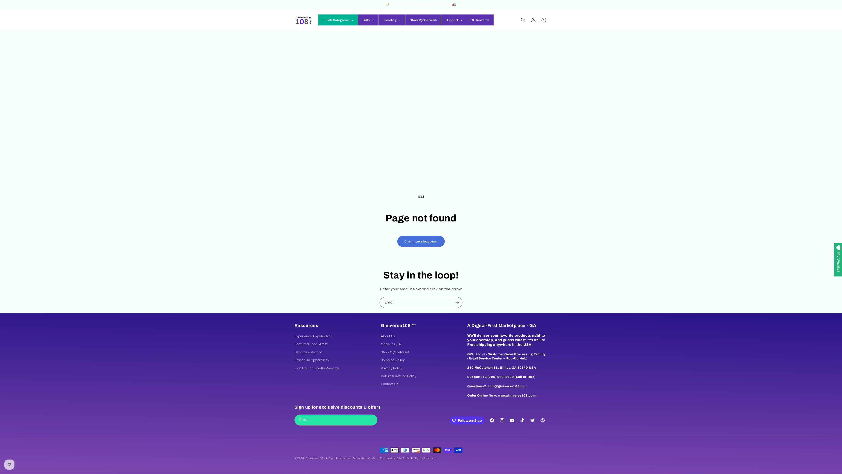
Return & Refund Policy (398, 376)
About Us (388, 336)
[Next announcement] (546, 4)
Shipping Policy (393, 360)
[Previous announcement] (296, 4)
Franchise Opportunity (311, 360)
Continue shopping (421, 241)
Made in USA (391, 344)
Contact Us (389, 384)
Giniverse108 (314, 458)
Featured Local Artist (311, 344)
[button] (523, 20)
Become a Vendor (308, 352)
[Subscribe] (457, 302)
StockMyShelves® (395, 352)
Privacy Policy (391, 368)
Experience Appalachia (312, 336)
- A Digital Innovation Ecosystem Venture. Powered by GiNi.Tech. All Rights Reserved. (380, 458)
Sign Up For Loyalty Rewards (317, 368)
